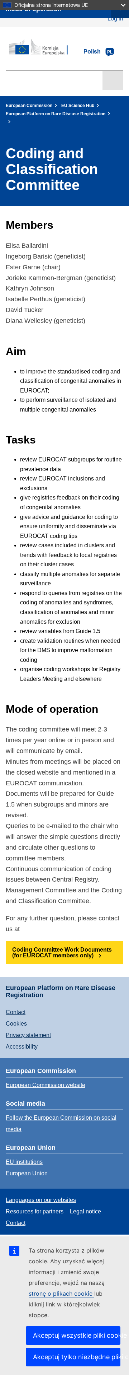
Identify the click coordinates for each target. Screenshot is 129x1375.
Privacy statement (28, 1035)
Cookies (16, 1024)
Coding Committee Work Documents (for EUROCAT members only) (62, 952)
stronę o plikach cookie (61, 1293)
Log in (115, 18)
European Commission (29, 105)
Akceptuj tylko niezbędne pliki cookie (76, 1357)
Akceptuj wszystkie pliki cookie (76, 1335)
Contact (15, 1012)
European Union (27, 1173)
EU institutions (24, 1162)
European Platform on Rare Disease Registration (55, 113)
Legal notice (85, 1211)
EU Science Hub (77, 105)
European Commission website (45, 1085)
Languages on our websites (41, 1200)
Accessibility (22, 1047)
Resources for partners (34, 1211)
